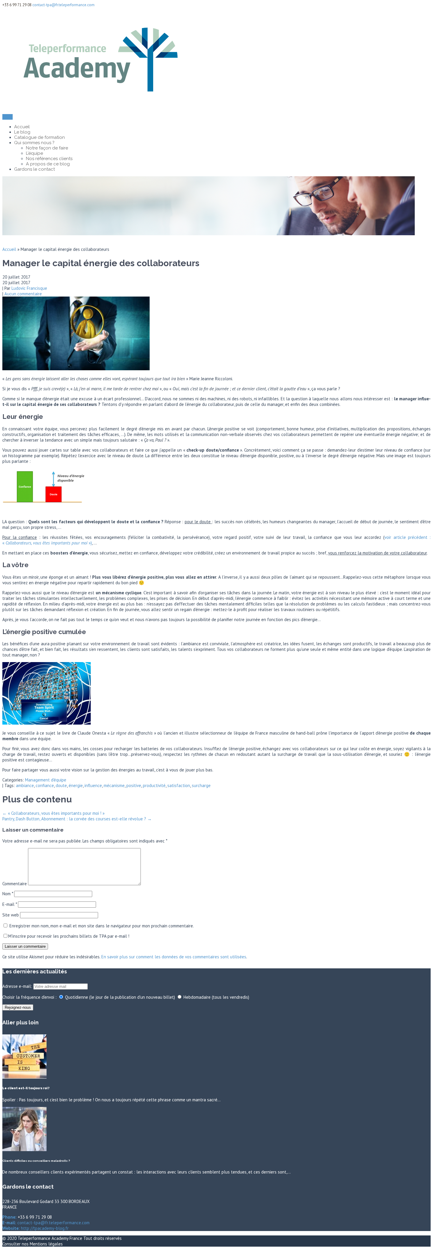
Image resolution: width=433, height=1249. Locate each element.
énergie (76, 785)
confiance (45, 785)
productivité (154, 785)
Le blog (22, 132)
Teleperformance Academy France (50, 1238)
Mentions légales (46, 1244)
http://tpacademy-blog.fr (44, 1228)
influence (93, 785)
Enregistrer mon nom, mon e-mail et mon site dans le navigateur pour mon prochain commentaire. (101, 926)
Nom (7, 893)
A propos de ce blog (48, 164)
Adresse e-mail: (17, 986)
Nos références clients (49, 158)
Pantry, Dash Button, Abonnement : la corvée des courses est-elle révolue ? (77, 819)
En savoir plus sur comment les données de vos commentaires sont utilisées (173, 957)
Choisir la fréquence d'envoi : (29, 997)
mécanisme (114, 785)
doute (61, 785)
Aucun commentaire (23, 294)
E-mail (9, 904)
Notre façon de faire (47, 148)
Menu (7, 117)
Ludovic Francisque (29, 288)
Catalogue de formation (39, 137)
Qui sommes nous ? (34, 142)
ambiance (25, 785)
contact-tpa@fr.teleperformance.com (63, 4)
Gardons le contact (34, 169)
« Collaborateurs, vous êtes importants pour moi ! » (53, 813)
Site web (10, 915)
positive (133, 785)
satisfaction (178, 785)
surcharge (201, 785)
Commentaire (14, 883)
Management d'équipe (45, 780)
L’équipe (34, 153)
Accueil (22, 126)
